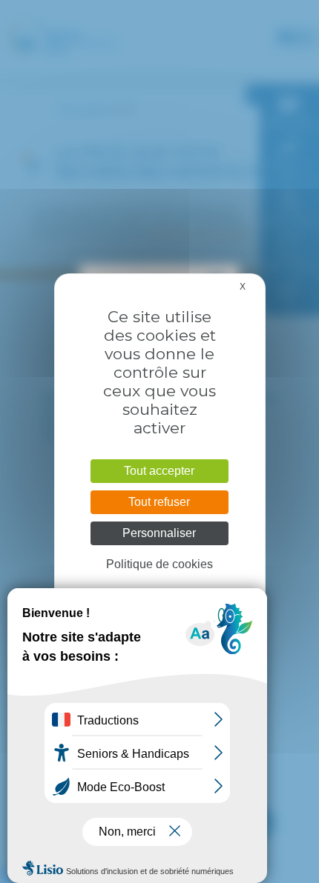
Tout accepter (159, 470)
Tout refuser (159, 502)
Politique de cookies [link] (159, 564)
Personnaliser (159, 533)
